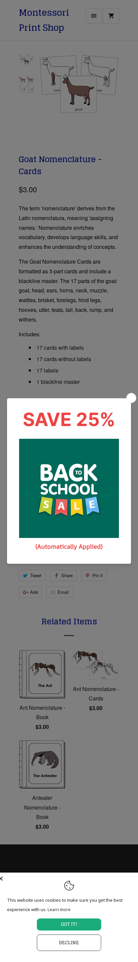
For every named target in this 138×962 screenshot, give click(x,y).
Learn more (59, 909)
